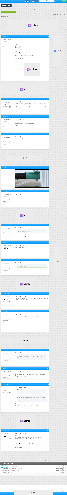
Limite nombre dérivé (4, 467)
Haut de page (62, 491)
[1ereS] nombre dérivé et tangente (7, 474)
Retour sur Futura (34, 1)
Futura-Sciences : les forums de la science (14, 9)
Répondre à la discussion (9, 12)
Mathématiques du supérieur (35, 9)
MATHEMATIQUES (26, 9)
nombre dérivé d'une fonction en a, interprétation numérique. (12, 471)
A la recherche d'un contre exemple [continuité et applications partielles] (30, 460)
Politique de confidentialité (55, 491)
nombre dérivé (3, 465)
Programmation (47, 460)
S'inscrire (27, 1)
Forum (5, 9)
